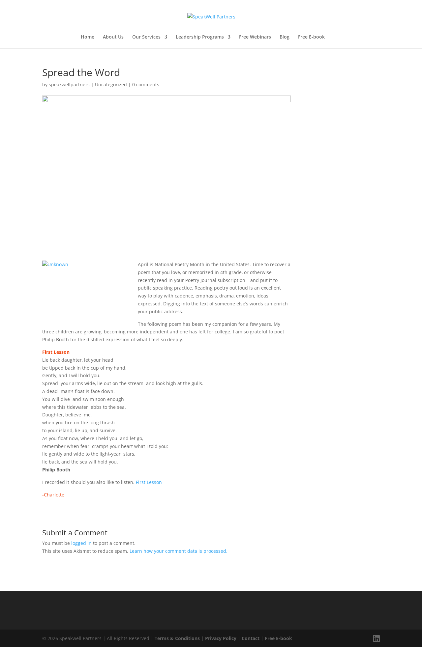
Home (87, 37)
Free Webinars (255, 37)
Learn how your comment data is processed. (178, 551)
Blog (284, 37)
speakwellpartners (69, 84)
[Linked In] (376, 638)
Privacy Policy (220, 638)
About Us (113, 37)
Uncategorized (111, 84)
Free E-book (311, 37)
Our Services (146, 37)
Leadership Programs (200, 37)
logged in (81, 543)
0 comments (145, 84)
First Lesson (149, 482)
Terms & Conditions (177, 638)
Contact (250, 638)
